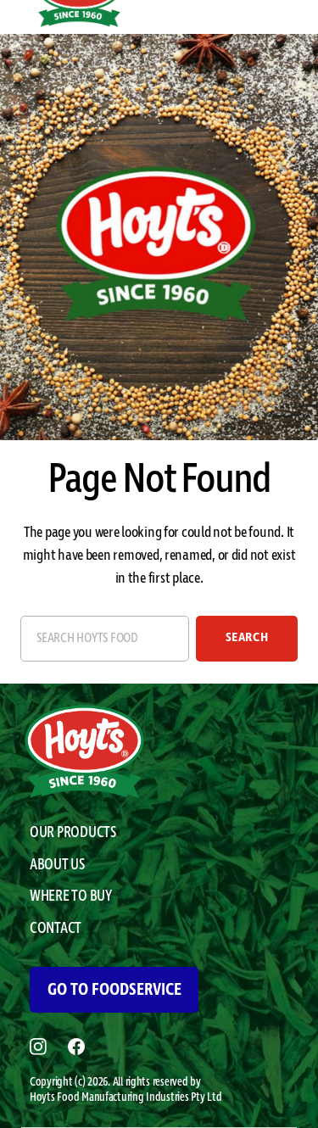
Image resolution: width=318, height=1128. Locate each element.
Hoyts (43, 1097)
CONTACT (55, 928)
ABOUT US (57, 865)
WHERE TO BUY (71, 896)
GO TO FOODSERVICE (114, 989)
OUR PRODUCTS (73, 832)
